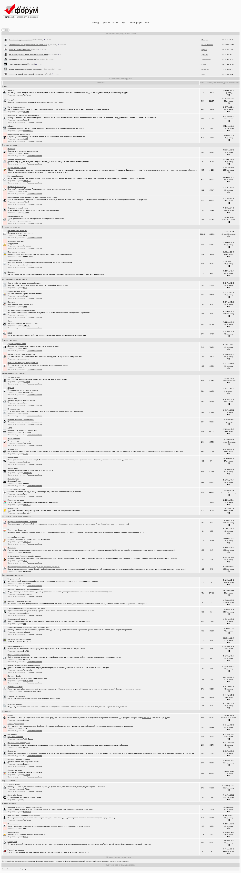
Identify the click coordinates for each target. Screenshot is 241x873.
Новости (11, 90)
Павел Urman (206, 70)
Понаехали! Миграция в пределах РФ (23, 363)
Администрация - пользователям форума (25, 807)
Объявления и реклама (17, 231)
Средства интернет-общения (19, 639)
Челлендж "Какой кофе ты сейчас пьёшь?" (27, 66)
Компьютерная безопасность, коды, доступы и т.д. (29, 627)
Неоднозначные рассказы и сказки (22, 522)
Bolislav (204, 75)
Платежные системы (16, 252)
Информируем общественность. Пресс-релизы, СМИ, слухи (32, 197)
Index (94, 23)
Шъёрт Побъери (207, 36)
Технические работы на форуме (22, 51)
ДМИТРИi (204, 46)
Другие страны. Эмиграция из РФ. (22, 354)
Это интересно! (14, 438)
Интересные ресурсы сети (19, 655)
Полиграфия (13, 457)
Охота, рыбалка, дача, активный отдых (24, 283)
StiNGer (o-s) (206, 51)
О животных (13, 468)
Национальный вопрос (17, 187)
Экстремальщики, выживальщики (21, 310)
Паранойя (12, 548)
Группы (124, 23)
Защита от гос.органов (17, 168)
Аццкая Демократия (16, 724)
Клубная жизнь (14, 784)
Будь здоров (13, 508)
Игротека (11, 302)
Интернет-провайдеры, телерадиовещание (25, 589)
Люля (203, 66)
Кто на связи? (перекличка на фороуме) (25, 75)
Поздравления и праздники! (19, 743)
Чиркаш (204, 41)
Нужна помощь (14, 409)
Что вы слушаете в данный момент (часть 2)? (28, 36)
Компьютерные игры (16, 291)
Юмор (10, 333)
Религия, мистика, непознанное (21, 419)
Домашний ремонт (15, 687)
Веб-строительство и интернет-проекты (24, 665)
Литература (12, 398)
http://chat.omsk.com (15, 737)
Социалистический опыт (18, 208)
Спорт (10, 321)
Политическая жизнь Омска (19, 134)
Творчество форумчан (17, 530)
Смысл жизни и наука (18, 56)
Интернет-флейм (14, 676)
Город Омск (12, 100)
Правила (106, 23)
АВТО (10, 428)
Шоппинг (11, 272)
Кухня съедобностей (16, 489)
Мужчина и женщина (16, 500)
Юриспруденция (14, 260)
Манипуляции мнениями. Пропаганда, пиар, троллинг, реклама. (34, 567)
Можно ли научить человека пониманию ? (26, 61)
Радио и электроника (16, 696)
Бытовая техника (15, 704)
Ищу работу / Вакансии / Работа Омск (23, 115)
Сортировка (12, 842)
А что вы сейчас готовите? (20, 41)
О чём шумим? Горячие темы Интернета (24, 556)
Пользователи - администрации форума (24, 815)
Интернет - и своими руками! (19, 601)
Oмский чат (12, 734)
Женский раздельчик (16, 537)
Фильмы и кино (14, 377)
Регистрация (136, 23)
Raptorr (204, 56)
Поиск (115, 23)
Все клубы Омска (15, 795)
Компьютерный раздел (17, 619)
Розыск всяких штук (16, 646)
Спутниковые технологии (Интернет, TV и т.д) (26, 608)
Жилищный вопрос (15, 176)
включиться (146, 718)
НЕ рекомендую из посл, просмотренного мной (28, 46)
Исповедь (12, 751)
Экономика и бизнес (16, 241)
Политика (11, 149)
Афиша (10, 126)
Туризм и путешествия (17, 344)
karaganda (205, 61)
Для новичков (13, 832)
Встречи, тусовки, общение (19, 759)
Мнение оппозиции (15, 216)
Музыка (11, 388)
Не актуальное (14, 824)
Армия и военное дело (17, 159)
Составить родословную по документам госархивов (30, 70)
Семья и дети (13, 479)
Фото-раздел (13, 449)
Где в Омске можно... (16, 107)
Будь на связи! (14, 579)
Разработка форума (16, 850)
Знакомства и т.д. (15, 770)
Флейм (10, 715)
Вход (147, 23)
